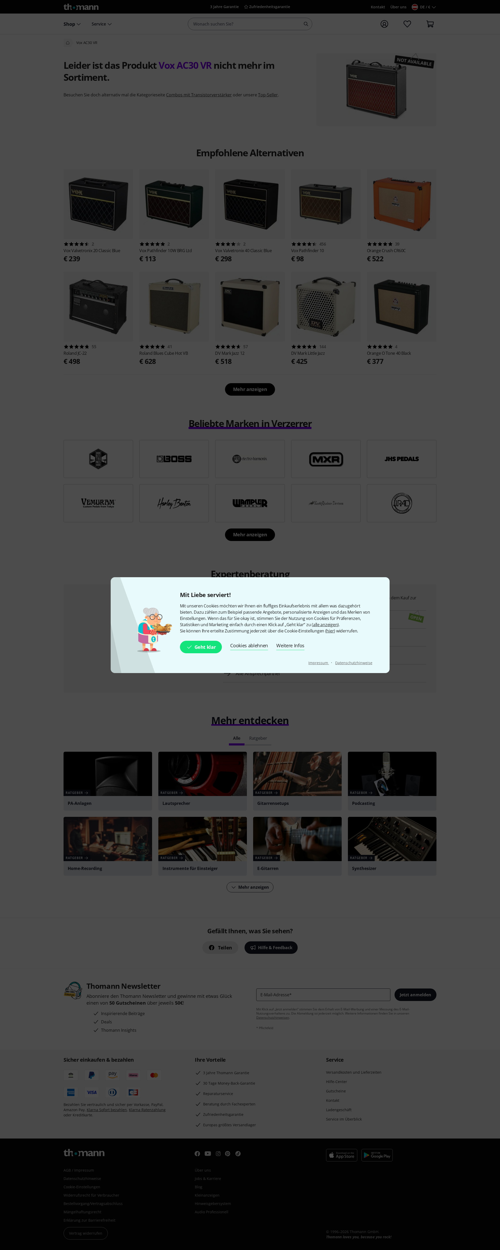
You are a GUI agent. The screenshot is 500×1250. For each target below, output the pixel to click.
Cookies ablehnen (249, 645)
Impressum (318, 662)
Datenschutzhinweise (353, 662)
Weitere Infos (290, 645)
